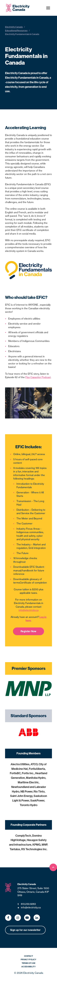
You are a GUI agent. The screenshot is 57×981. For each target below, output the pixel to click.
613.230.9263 (27, 904)
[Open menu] (48, 8)
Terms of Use (28, 963)
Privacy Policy (28, 959)
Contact (28, 956)
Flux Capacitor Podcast (38, 377)
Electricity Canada (14, 27)
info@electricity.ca (28, 610)
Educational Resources (16, 30)
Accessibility (28, 966)
